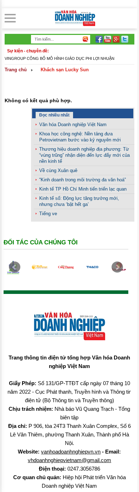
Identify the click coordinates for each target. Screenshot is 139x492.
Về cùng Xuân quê (58, 170)
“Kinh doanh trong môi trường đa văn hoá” (82, 179)
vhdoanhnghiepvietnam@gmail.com (69, 460)
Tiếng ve (48, 213)
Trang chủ (16, 69)
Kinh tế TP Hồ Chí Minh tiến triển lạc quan (83, 189)
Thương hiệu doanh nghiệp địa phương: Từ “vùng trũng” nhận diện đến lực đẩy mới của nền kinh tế (84, 155)
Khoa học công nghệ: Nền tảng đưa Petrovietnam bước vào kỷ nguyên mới (80, 137)
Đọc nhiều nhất (54, 115)
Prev (14, 267)
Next (117, 267)
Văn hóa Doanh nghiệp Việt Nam (73, 124)
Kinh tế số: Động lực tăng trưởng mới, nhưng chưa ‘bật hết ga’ (79, 201)
